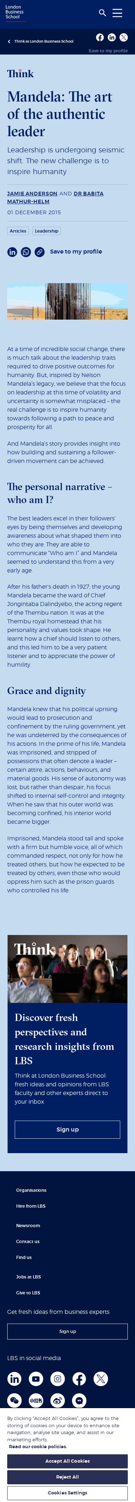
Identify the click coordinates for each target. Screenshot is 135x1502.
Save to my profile (108, 51)
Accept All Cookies (67, 1461)
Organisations (31, 1190)
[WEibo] (57, 1400)
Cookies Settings (67, 1493)
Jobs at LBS (28, 1277)
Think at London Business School (43, 41)
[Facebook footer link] (79, 1379)
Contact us (28, 1241)
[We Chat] (14, 1400)
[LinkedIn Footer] (14, 1379)
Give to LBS (28, 1293)
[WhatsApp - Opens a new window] (26, 252)
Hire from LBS (31, 1206)
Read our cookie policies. (38, 1447)
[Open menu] (117, 13)
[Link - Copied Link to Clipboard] (40, 252)
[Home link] (15, 14)
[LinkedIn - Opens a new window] (12, 252)
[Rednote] (36, 1400)
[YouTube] (36, 1379)
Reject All (67, 1477)
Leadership (46, 231)
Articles (18, 231)
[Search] (102, 13)
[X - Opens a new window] (124, 37)
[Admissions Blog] (79, 1400)
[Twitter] (101, 1379)
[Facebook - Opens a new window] (100, 37)
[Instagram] (57, 1379)
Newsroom (28, 1226)
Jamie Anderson (32, 193)
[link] (67, 1130)
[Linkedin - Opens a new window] (112, 37)
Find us (24, 1257)
